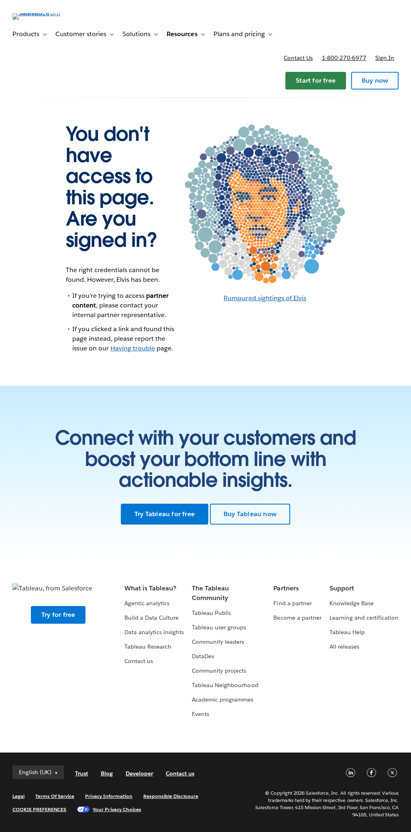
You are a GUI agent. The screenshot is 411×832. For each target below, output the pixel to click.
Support (342, 588)
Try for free (58, 614)
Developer (139, 773)
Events (200, 714)
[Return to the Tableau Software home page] (42, 13)
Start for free (316, 80)
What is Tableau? (150, 588)
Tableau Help (347, 632)
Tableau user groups (219, 627)
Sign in (384, 57)
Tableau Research (147, 646)
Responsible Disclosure (170, 796)
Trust (81, 773)
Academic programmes (222, 699)
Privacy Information (108, 796)
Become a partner (297, 617)
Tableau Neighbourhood (225, 685)
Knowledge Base (352, 603)
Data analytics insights (154, 632)
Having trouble (132, 348)
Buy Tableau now (250, 514)
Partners (285, 588)
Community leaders (218, 641)
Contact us (298, 57)
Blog (107, 773)
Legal (18, 796)
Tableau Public (212, 612)
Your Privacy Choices (117, 809)
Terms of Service (54, 796)
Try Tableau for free (164, 514)
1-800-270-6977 (344, 57)
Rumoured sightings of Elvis (265, 298)
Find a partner (292, 603)
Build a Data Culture (151, 617)
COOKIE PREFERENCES (39, 809)
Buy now (375, 80)
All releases (344, 646)
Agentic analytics (146, 603)
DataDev (203, 656)
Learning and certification (364, 617)
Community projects (219, 670)
